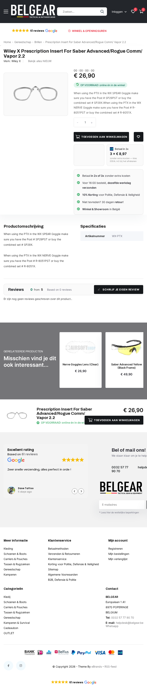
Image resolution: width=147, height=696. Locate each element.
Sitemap (53, 569)
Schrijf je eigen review (121, 289)
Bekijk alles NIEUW (39, 61)
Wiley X (16, 61)
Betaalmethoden (58, 548)
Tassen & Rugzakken (17, 564)
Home (7, 42)
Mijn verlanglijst (117, 559)
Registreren (115, 548)
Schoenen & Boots (15, 553)
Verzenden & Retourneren (64, 553)
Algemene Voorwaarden (63, 574)
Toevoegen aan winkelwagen (104, 136)
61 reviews (30, 454)
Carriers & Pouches (15, 559)
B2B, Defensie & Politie (62, 579)
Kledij (7, 596)
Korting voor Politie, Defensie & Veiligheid (73, 564)
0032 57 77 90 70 (120, 469)
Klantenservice (57, 559)
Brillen (38, 42)
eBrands (96, 666)
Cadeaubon (11, 628)
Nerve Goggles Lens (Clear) (81, 364)
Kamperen (10, 574)
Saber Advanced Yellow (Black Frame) (126, 366)
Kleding (8, 548)
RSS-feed (111, 666)
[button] (34, 31)
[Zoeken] (102, 11)
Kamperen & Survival (17, 622)
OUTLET (9, 633)
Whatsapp (112, 626)
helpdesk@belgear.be (129, 622)
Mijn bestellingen (118, 553)
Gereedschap (22, 42)
